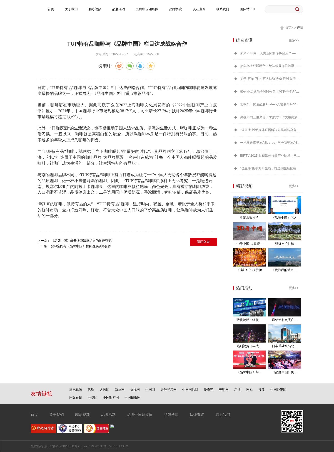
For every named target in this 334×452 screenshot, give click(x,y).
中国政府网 (111, 397)
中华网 (92, 397)
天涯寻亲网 (169, 389)
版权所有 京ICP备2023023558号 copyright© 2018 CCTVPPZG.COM (79, 446)
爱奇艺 (208, 389)
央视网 (135, 389)
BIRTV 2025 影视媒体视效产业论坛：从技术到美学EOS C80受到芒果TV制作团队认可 (270, 155)
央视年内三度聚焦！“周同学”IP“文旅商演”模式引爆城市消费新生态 (270, 117)
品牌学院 (175, 9)
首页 (51, 9)
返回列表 (203, 242)
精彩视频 (95, 9)
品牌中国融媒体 (147, 9)
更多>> (294, 40)
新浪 (237, 389)
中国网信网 (190, 389)
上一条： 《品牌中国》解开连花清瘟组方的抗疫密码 (74, 240)
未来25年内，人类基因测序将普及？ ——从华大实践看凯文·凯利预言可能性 (270, 53)
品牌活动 (118, 9)
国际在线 (75, 397)
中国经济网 (278, 389)
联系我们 (222, 9)
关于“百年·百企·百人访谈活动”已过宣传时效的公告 (270, 79)
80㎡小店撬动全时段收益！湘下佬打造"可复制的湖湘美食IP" (270, 91)
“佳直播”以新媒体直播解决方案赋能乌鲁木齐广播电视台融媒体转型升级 (270, 130)
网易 (249, 389)
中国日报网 (132, 397)
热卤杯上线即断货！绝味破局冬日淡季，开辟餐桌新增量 (270, 66)
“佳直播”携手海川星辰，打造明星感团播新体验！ (270, 168)
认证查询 (199, 9)
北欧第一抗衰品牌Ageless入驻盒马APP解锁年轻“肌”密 (270, 104)
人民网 (104, 389)
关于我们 (71, 9)
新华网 (120, 389)
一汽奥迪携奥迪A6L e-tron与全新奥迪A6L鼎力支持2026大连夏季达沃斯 (270, 142)
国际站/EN (247, 9)
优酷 (91, 389)
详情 (300, 28)
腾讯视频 (75, 389)
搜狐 (261, 389)
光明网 (224, 389)
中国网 (150, 389)
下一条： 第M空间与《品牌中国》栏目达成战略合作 (74, 246)
